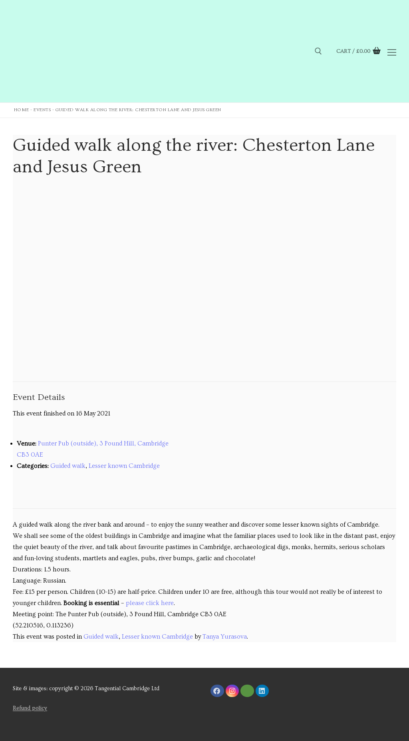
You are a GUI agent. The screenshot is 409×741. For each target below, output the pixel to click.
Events (42, 109)
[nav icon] (391, 51)
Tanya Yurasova (225, 636)
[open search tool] (318, 51)
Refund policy (30, 708)
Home (21, 109)
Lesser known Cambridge (124, 465)
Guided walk (67, 465)
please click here (150, 603)
